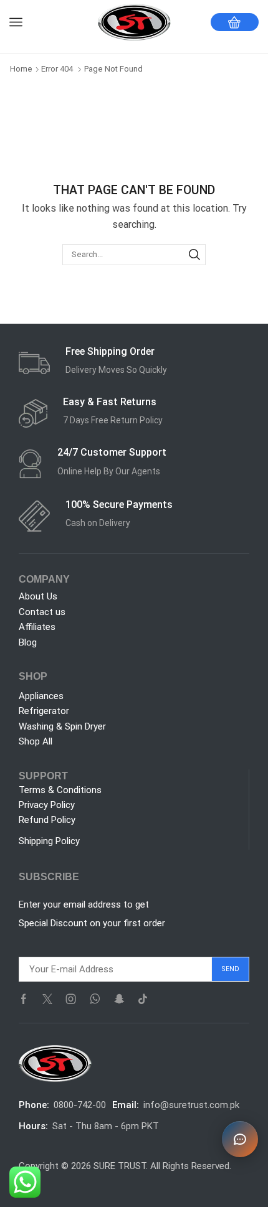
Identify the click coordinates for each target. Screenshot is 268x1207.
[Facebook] (24, 999)
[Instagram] (71, 999)
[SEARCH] (194, 254)
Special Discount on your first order (92, 923)
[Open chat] (240, 1139)
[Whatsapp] (95, 999)
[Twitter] (47, 999)
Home (21, 68)
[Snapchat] (119, 999)
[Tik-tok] (143, 999)
